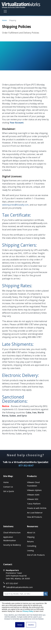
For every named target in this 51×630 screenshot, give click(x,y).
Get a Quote (8, 491)
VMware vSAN (33, 494)
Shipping (31, 537)
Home (4, 20)
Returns (30, 541)
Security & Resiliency (12, 545)
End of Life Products (36, 555)
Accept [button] (19, 625)
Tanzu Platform (34, 503)
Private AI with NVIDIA (36, 508)
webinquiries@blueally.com (15, 204)
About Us (31, 532)
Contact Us (8, 487)
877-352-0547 (26, 465)
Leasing (30, 550)
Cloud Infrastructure (12, 532)
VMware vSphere (34, 490)
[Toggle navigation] (5, 11)
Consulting (31, 546)
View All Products (34, 517)
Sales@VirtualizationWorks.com (19, 587)
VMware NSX (32, 499)
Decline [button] (31, 625)
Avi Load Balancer (34, 512)
